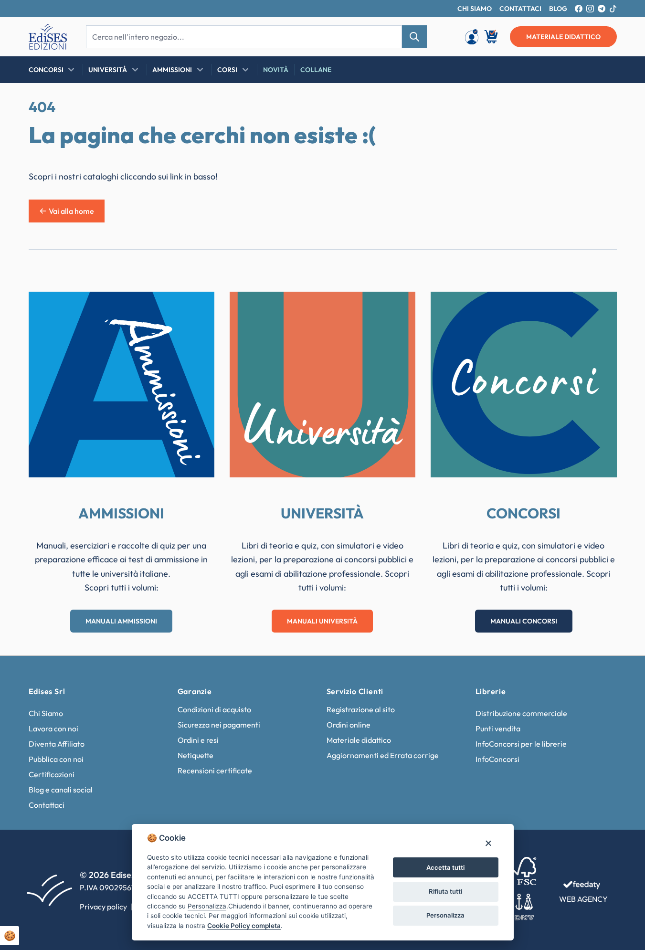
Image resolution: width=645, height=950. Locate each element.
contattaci (520, 8)
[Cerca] (414, 36)
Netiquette (195, 755)
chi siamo (474, 8)
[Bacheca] (471, 36)
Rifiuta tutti (445, 891)
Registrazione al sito (361, 709)
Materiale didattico (359, 740)
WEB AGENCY (583, 899)
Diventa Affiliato (57, 744)
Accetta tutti (445, 867)
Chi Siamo (46, 713)
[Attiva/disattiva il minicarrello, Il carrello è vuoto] (491, 36)
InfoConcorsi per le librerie (521, 744)
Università (107, 69)
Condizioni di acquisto (214, 709)
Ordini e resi (198, 740)
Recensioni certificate (215, 770)
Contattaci (46, 805)
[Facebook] (578, 8)
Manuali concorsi (523, 621)
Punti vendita (498, 728)
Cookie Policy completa (244, 925)
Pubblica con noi (56, 759)
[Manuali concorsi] (523, 384)
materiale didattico (563, 36)
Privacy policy (103, 906)
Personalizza (445, 915)
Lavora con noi (53, 728)
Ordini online (348, 724)
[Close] (488, 843)
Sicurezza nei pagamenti (219, 724)
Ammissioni (172, 69)
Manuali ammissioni (121, 621)
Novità (275, 69)
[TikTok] (613, 8)
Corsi (227, 69)
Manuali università (322, 621)
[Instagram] (590, 8)
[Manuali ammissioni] (121, 384)
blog (558, 8)
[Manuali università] (322, 384)
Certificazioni (51, 774)
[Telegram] (601, 8)
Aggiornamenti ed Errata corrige (383, 755)
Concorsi (46, 69)
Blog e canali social (61, 789)
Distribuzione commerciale (521, 713)
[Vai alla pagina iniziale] (48, 37)
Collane (315, 69)
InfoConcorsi (497, 759)
